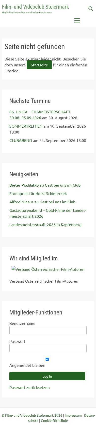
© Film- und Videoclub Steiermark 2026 (31, 415)
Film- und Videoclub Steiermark (35, 7)
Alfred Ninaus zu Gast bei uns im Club (42, 201)
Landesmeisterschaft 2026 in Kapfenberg (45, 224)
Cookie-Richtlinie (54, 420)
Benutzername (22, 323)
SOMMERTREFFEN (26, 125)
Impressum (73, 415)
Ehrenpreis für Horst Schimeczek (38, 193)
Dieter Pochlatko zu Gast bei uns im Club (44, 184)
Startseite (39, 64)
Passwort (17, 341)
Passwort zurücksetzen (29, 387)
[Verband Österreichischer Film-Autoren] (48, 269)
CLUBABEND (20, 140)
